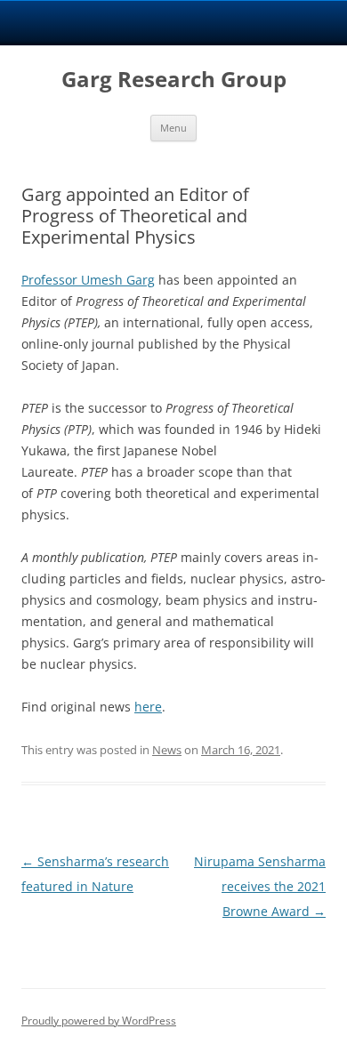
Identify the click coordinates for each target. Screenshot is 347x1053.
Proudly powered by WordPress (98, 1020)
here (148, 706)
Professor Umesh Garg (88, 279)
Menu (173, 127)
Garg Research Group (173, 79)
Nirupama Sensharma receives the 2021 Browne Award (260, 886)
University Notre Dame (174, 22)
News (167, 750)
